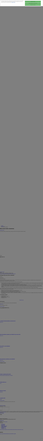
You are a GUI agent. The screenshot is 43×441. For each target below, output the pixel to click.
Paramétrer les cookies (33, 1)
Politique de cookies (13, 2)
